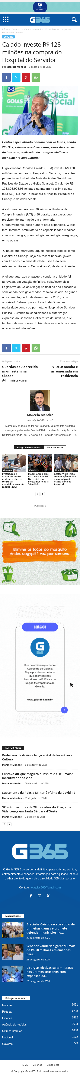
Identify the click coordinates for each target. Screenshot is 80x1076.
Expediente (53, 1064)
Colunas (37, 1064)
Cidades (33, 470)
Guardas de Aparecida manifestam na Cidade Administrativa (20, 373)
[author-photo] (40, 400)
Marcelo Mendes (16, 66)
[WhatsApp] (36, 77)
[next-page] (43, 494)
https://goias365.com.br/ (40, 420)
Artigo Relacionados (29, 447)
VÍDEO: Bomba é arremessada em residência (64, 371)
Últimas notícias (12, 1031)
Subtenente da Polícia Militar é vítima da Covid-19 (38, 793)
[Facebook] (6, 77)
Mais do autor (55, 447)
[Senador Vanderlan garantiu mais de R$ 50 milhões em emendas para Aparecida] (12, 952)
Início (5, 29)
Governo (16, 29)
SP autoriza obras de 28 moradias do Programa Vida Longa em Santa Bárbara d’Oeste (36, 809)
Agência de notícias (14, 1024)
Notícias (7, 1005)
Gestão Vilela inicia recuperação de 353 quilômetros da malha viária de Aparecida (65, 479)
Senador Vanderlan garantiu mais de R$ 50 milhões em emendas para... (50, 950)
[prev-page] (37, 494)
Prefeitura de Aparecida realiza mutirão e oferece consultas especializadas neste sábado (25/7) (13, 480)
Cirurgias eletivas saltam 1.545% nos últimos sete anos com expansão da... (49, 972)
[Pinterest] (26, 77)
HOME (24, 1064)
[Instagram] (40, 896)
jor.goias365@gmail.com (46, 887)
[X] (16, 77)
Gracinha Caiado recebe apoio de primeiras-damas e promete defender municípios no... (50, 928)
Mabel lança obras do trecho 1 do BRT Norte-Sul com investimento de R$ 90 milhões (39, 479)
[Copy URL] (45, 77)
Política (7, 1011)
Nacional (7, 1037)
